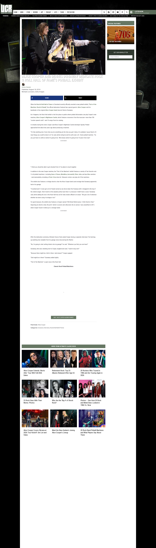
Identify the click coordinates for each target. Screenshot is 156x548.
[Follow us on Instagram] (113, 12)
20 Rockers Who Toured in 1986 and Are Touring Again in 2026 (91, 373)
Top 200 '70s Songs (115, 41)
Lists (55, 12)
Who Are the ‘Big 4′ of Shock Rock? (62, 401)
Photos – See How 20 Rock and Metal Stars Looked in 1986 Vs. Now (91, 402)
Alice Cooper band (51, 110)
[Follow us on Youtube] (117, 12)
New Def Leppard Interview (78, 16)
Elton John (78, 174)
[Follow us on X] (126, 12)
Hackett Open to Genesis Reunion (97, 16)
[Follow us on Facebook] (122, 12)
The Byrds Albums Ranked (39, 16)
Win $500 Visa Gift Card (137, 16)
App (42, 12)
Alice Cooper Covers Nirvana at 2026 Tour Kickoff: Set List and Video (35, 432)
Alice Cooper (82, 107)
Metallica (64, 174)
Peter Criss (52, 177)
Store (28, 12)
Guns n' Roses (55, 174)
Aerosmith (70, 174)
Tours (62, 12)
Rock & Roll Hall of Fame (44, 104)
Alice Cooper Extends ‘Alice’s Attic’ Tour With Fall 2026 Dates (34, 373)
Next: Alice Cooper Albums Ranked (63, 317)
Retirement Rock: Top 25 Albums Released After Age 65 (63, 372)
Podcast (48, 12)
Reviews (35, 12)
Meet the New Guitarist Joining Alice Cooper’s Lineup (63, 431)
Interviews (47, 328)
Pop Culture (70, 12)
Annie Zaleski (26, 87)
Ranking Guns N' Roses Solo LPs (20, 16)
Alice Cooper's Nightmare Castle (46, 117)
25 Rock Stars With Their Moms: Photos (33, 401)
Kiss (88, 174)
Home (15, 12)
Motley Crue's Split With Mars (58, 16)
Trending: (6, 16)
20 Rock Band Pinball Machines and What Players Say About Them (92, 432)
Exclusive (40, 328)
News (21, 12)
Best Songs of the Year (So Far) (119, 16)
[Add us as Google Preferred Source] (108, 12)
